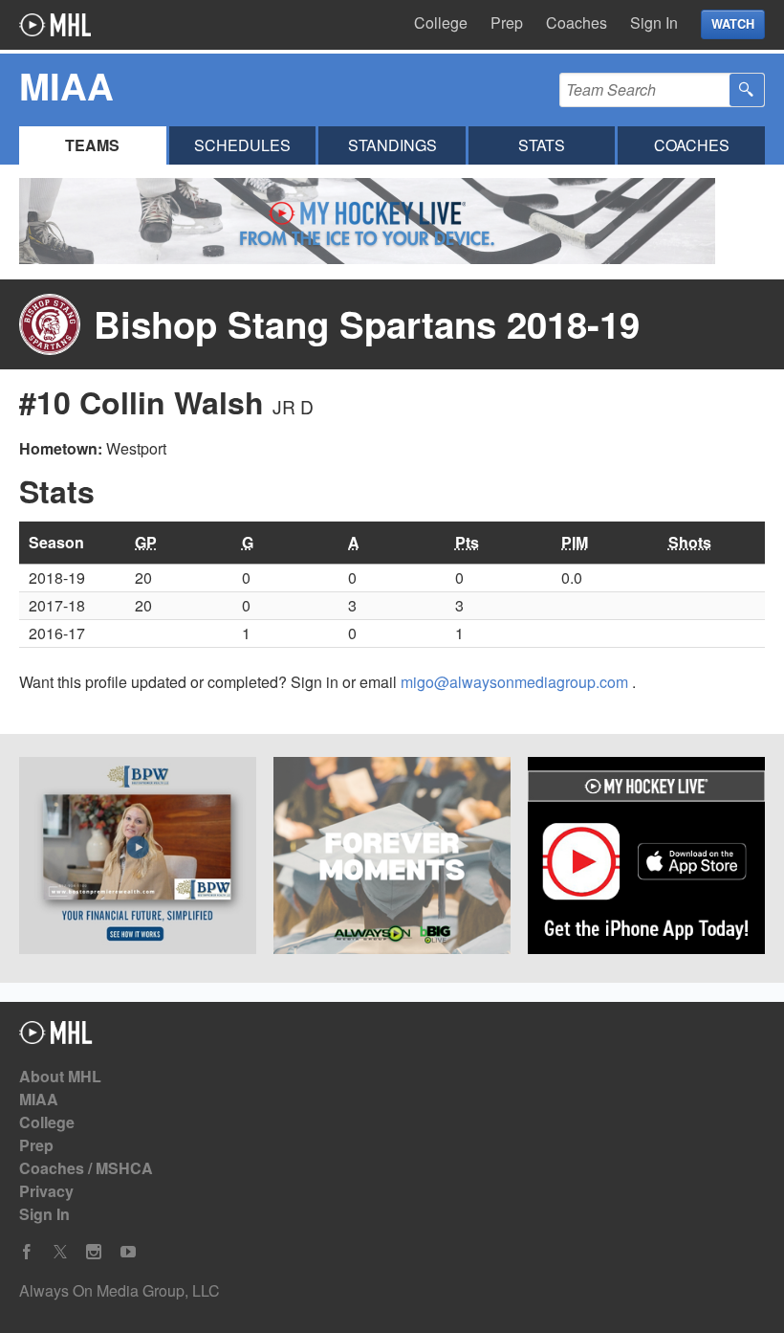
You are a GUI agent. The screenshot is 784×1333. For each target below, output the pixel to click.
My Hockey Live (55, 24)
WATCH (732, 24)
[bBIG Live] (392, 858)
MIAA (38, 1099)
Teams (92, 145)
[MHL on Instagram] (93, 1252)
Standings (392, 145)
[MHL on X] (60, 1252)
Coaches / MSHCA (86, 1168)
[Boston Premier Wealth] (137, 858)
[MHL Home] (56, 1038)
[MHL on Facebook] (26, 1252)
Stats (541, 145)
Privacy (46, 1191)
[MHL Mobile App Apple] (646, 858)
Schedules (242, 145)
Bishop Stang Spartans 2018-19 (367, 324)
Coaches (576, 22)
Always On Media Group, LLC (119, 1290)
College (441, 22)
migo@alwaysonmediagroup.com (516, 682)
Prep (506, 22)
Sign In (654, 22)
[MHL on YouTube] (128, 1252)
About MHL (60, 1076)
